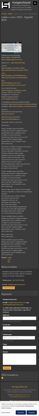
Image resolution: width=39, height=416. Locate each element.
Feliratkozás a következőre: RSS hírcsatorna (2, 378)
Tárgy (5, 344)
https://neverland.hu (8, 114)
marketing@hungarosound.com (13, 304)
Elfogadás (32, 412)
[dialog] (19, 409)
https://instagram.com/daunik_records (14, 90)
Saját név (6, 315)
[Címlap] (6, 5)
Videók (10, 14)
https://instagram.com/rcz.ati (11, 83)
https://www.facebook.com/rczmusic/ (14, 85)
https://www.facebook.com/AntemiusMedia (23, 104)
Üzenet (5, 352)
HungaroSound (21, 2)
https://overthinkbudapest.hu (11, 119)
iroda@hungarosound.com (13, 59)
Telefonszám (7, 334)
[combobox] (5, 337)
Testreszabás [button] (5, 412)
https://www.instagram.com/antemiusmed (22, 106)
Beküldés (7, 368)
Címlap (4, 14)
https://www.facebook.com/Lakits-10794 (15, 70)
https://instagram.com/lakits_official (13, 68)
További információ (9, 288)
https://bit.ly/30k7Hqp (18, 63)
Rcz (9, 262)
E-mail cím (6, 325)
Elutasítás (21, 412)
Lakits (10, 257)
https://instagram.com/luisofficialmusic (14, 75)
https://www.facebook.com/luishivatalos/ (15, 77)
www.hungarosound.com (10, 99)
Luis (9, 260)
